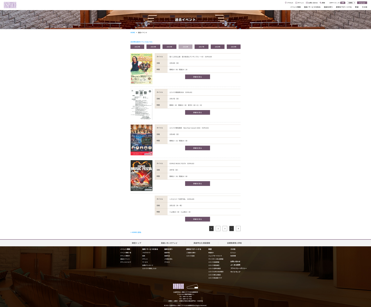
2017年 (201, 47)
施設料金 (167, 256)
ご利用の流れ (168, 259)
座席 (143, 256)
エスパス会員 (190, 256)
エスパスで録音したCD (149, 268)
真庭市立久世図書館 (202, 243)
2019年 (233, 47)
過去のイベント (125, 259)
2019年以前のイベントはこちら (141, 42)
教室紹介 (211, 253)
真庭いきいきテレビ (169, 243)
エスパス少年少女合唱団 (215, 272)
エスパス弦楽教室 (213, 262)
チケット (301, 3)
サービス (145, 262)
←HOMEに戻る (135, 232)
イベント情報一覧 (125, 253)
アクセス (290, 3)
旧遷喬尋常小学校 (234, 243)
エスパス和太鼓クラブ (215, 278)
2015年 (169, 47)
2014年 (153, 47)
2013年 (137, 47)
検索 (323, 3)
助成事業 (233, 256)
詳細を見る (197, 77)
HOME (132, 32)
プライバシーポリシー (238, 268)
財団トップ (136, 243)
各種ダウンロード (147, 265)
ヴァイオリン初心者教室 (215, 259)
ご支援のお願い (191, 253)
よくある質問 (235, 265)
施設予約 (167, 253)
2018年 (217, 47)
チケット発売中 (125, 256)
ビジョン (233, 253)
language (362, 3)
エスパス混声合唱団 (214, 268)
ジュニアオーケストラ (215, 256)
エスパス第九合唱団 (214, 275)
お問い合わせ (313, 3)
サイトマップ (235, 272)
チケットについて (125, 262)
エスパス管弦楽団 (213, 265)
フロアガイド (146, 253)
